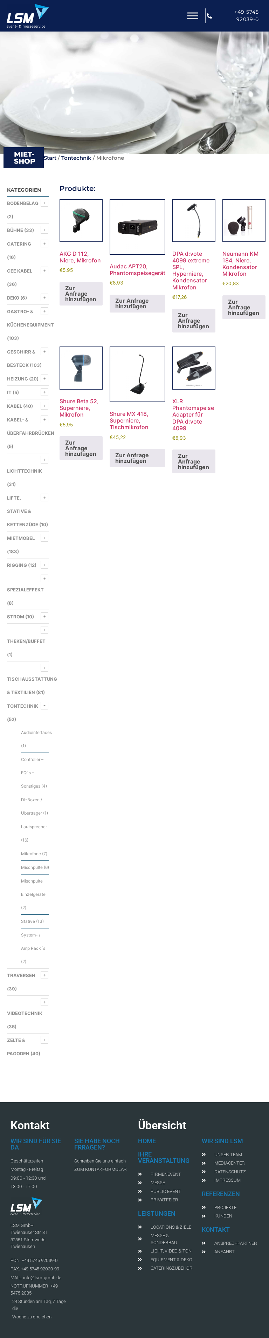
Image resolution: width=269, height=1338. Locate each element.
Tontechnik (76, 158)
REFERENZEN (221, 1194)
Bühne (15, 230)
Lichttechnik (24, 471)
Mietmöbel (21, 538)
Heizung (17, 379)
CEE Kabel (19, 271)
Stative (28, 921)
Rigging (17, 565)
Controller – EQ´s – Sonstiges (32, 773)
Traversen (21, 975)
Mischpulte (32, 867)
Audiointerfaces (36, 732)
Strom (15, 616)
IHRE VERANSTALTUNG (163, 1157)
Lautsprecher (34, 826)
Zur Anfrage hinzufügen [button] (80, 293)
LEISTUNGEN (156, 1213)
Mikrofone (31, 853)
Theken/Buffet (26, 641)
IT (9, 392)
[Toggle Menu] (192, 15)
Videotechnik (24, 1013)
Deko (13, 298)
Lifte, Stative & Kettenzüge (22, 511)
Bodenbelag (23, 203)
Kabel (14, 406)
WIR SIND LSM (222, 1141)
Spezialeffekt (25, 589)
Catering (19, 244)
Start (50, 158)
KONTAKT (216, 1229)
